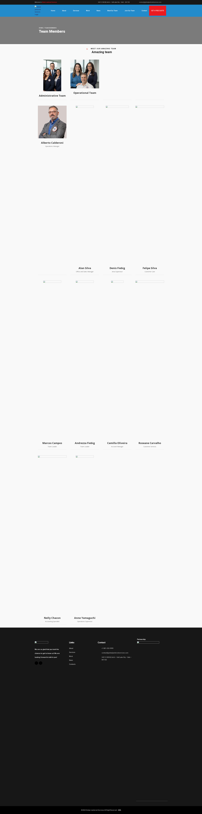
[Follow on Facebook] (36, 663)
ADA (119, 810)
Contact (144, 10)
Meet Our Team (112, 10)
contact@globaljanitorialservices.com (150, 2)
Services (76, 10)
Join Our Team (130, 10)
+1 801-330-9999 (107, 648)
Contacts (72, 664)
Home (53, 10)
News (98, 10)
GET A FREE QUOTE (157, 10)
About (64, 10)
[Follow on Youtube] (40, 663)
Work (88, 10)
